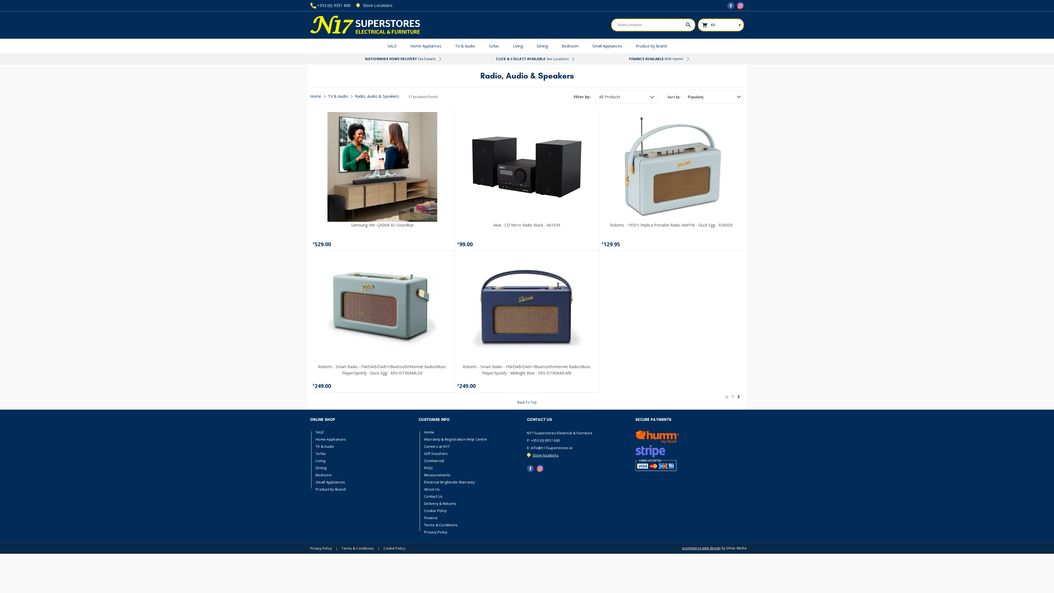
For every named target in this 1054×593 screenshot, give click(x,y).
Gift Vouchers (436, 453)
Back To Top (527, 402)
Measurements (437, 475)
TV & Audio (465, 46)
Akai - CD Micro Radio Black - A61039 (527, 225)
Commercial (434, 460)
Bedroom (570, 46)
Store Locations (378, 5)
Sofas (494, 46)
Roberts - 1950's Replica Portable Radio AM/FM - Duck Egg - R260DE (671, 225)
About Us (432, 489)
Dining (542, 46)
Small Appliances (607, 46)
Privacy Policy (436, 532)
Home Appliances (425, 46)
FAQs (428, 468)
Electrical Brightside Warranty (449, 482)
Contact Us (433, 496)
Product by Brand (651, 46)
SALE (392, 46)
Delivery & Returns (440, 503)
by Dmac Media (714, 548)
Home (315, 96)
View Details (382, 216)
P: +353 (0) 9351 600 (543, 440)
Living (518, 46)
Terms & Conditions (441, 525)
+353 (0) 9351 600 (334, 5)
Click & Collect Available (532, 59)
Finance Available (656, 59)
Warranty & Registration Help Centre (455, 439)
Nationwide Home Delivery (400, 59)
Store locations (545, 455)
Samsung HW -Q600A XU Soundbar (382, 225)
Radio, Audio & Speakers (377, 96)
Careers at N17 (437, 446)
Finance (431, 518)
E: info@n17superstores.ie (550, 447)
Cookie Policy (435, 510)
